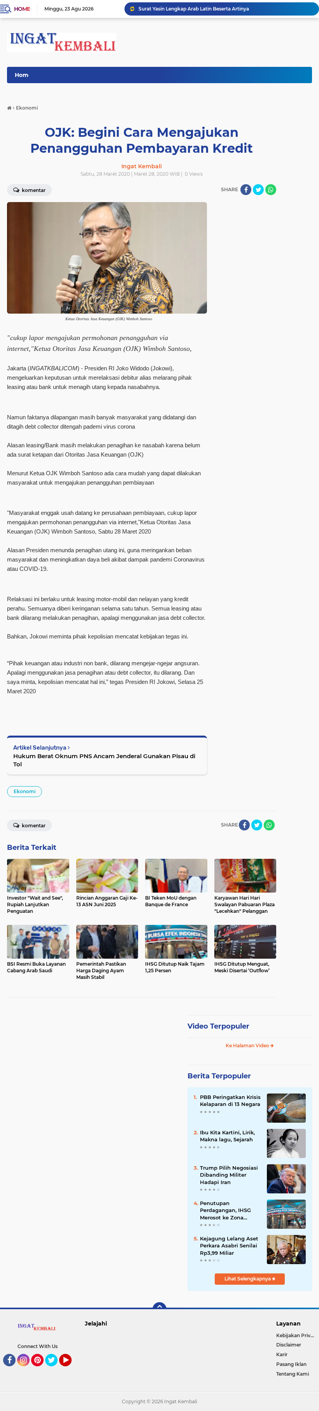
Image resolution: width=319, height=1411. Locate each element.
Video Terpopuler (218, 1026)
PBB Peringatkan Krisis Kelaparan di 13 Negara (230, 1100)
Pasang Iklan (291, 1364)
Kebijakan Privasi (296, 1335)
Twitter (55, 1369)
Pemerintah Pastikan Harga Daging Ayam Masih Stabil (202, 9)
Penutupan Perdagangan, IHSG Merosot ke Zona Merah (225, 1210)
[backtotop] (159, 1309)
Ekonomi (24, 791)
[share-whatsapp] (270, 189)
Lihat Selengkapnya (248, 1279)
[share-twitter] (258, 189)
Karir (281, 1354)
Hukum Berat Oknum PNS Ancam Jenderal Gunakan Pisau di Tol (104, 760)
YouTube (70, 1369)
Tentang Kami (292, 1374)
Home (22, 8)
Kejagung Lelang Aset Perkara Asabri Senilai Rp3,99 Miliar (229, 1245)
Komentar (33, 825)
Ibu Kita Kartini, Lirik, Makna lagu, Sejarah (227, 1135)
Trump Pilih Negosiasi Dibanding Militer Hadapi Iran (229, 1175)
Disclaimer (288, 1345)
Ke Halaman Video (248, 1045)
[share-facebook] (245, 189)
